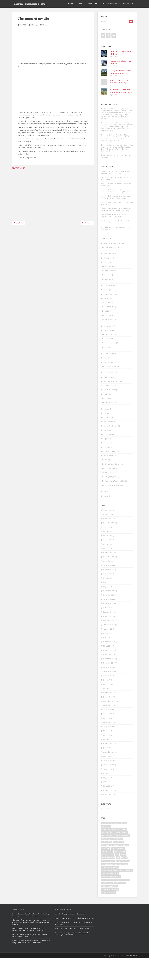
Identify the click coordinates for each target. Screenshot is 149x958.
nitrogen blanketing (108, 854)
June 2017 (106, 680)
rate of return (123, 864)
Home (71, 4)
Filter (105, 358)
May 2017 (106, 684)
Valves (106, 492)
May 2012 (106, 777)
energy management (122, 836)
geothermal (114, 845)
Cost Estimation (109, 294)
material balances (119, 851)
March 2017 (107, 688)
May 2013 (106, 735)
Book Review (109, 271)
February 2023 (108, 553)
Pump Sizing (126, 861)
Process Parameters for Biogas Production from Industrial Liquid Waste (29, 935)
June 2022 (106, 582)
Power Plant (109, 319)
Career (106, 262)
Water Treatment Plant (113, 485)
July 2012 (106, 773)
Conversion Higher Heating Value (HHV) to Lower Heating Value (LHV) (115, 209)
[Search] (131, 21)
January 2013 (107, 748)
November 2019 (109, 642)
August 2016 (107, 714)
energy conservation (108, 836)
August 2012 (107, 769)
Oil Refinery (109, 315)
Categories (93, 4)
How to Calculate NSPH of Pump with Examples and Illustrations (114, 191)
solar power (126, 880)
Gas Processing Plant (111, 381)
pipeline (123, 854)
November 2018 (109, 663)
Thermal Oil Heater (110, 451)
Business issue (109, 254)
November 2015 (109, 722)
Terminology (108, 447)
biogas (104, 823)
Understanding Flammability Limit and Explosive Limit (114, 216)
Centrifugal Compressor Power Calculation (116, 177)
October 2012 (108, 761)
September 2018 (109, 671)
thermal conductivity (119, 883)
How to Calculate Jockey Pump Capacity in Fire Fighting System (116, 197)
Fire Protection (109, 362)
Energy (106, 298)
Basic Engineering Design (112, 243)
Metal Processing (110, 390)
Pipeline (106, 409)
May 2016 (106, 718)
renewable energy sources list (111, 877)
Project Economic (110, 422)
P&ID (105, 394)
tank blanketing (106, 883)
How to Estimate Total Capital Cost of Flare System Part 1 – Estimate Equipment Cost (115, 139)
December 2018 (109, 659)
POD (117, 858)
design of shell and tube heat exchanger (114, 829)
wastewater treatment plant (110, 889)
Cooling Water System (112, 464)
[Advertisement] (53, 44)
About (80, 4)
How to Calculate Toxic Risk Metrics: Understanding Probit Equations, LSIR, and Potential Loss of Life (30, 915)
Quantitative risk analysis (109, 864)
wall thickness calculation (109, 886)
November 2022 (109, 561)
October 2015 (108, 727)
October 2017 (108, 676)
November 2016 (109, 705)
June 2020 (106, 637)
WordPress (133, 956)
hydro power (106, 848)
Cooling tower (106, 826)
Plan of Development (108, 858)
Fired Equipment (109, 373)
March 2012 (107, 786)
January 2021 (107, 616)
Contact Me (129, 4)
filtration (120, 842)
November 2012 (109, 756)
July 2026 (106, 514)
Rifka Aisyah (35, 25)
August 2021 (107, 608)
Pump (107, 347)
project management (108, 861)
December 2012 (109, 752)
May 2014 (106, 731)
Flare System (108, 377)
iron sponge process (118, 848)
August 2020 (107, 629)
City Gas (107, 302)
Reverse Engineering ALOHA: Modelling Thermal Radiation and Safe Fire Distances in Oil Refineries (116, 116)
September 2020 (109, 625)
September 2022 (109, 570)
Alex (104, 155)
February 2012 (108, 790)
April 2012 (106, 782)
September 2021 (109, 603)
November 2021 (109, 595)
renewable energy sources (110, 873)
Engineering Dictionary (112, 4)
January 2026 (107, 519)
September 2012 (109, 765)
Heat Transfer (110, 472)
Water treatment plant (108, 892)
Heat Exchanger (110, 343)
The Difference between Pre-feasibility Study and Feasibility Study (116, 222)
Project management (112, 247)
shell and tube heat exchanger (111, 880)
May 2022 (106, 586)
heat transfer (124, 845)
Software (107, 443)
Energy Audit (109, 307)
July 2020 (106, 633)
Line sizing (105, 851)
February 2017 (108, 693)
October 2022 (108, 565)
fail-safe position (117, 839)
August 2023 (107, 540)
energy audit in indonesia (119, 832)
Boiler (107, 460)
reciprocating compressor (110, 867)
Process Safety (109, 417)
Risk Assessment (110, 434)
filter (114, 842)
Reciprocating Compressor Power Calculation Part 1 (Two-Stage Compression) (73, 934)
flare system (105, 845)
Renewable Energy (110, 426)
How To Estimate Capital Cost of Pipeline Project (72, 929)
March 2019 (107, 646)
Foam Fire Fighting (111, 366)
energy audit (105, 832)
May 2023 (106, 548)
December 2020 (109, 620)
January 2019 (107, 654)
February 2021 (108, 612)
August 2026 (107, 510)
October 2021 (108, 599)
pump (118, 861)
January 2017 (107, 697)
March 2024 (107, 536)
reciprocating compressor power (112, 870)
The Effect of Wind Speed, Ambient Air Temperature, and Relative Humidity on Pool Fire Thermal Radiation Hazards (116, 111)
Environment (108, 326)
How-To (107, 275)
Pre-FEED (124, 858)
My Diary (45, 25)
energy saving (106, 839)
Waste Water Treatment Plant (115, 481)
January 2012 (107, 794)
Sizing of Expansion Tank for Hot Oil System (116, 227)
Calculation (107, 258)
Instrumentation (109, 385)
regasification (128, 870)
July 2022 (106, 578)
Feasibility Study (109, 354)
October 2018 (108, 667)
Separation (107, 439)
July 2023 (106, 544)
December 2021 (109, 591)
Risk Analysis (108, 430)
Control (106, 290)
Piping (107, 398)
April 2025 (106, 527)
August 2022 (107, 574)
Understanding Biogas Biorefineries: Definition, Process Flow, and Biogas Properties (116, 129)
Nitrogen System (111, 477)
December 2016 (109, 701)
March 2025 (107, 531)
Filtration (108, 339)
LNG (106, 311)
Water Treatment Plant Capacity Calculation (116, 202)
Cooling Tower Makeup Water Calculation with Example (115, 172)
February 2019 (108, 650)
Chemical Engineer (113, 823)
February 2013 (108, 744)
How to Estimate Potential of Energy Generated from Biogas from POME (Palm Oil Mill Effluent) (117, 125)
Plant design (109, 402)
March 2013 (107, 739)
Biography (108, 266)
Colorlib (119, 956)
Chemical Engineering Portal (30, 3)
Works (106, 496)
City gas (123, 823)
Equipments (108, 330)
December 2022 (109, 557)
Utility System (108, 456)
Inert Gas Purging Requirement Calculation (116, 156)
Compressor (108, 286)
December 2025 (109, 523)
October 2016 (108, 710)
